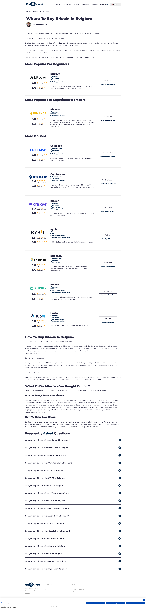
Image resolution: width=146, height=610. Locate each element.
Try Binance (108, 116)
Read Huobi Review (108, 322)
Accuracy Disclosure (78, 589)
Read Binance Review (108, 120)
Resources (103, 4)
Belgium (46, 11)
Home (58, 4)
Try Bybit (108, 235)
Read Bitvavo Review (108, 84)
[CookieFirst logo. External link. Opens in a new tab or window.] (1, 602)
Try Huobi (107, 319)
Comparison (85, 4)
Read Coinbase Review (107, 156)
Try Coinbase (108, 152)
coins (33, 11)
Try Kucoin (108, 291)
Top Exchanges (67, 4)
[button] (73, 440)
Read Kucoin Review (108, 295)
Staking (76, 4)
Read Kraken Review (108, 211)
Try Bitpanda (108, 262)
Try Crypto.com (107, 180)
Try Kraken (108, 207)
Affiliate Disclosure (77, 592)
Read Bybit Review (108, 239)
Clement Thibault (40, 25)
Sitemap (47, 589)
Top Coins (95, 4)
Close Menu (144, 1)
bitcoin (38, 11)
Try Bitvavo (108, 80)
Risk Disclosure (76, 587)
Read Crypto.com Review (108, 184)
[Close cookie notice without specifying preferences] (144, 600)
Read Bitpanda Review (108, 266)
